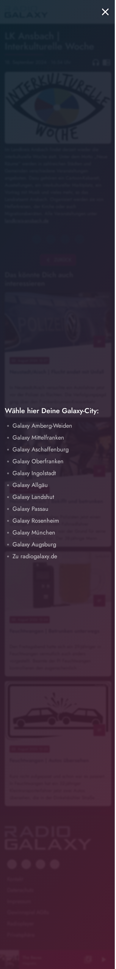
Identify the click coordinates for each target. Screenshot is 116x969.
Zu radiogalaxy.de (34, 556)
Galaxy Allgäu (30, 485)
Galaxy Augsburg (34, 544)
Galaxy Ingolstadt (34, 473)
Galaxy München (33, 532)
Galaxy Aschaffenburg (40, 449)
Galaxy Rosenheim (35, 520)
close (105, 12)
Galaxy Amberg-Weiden (42, 425)
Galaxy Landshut (33, 497)
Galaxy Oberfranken (38, 461)
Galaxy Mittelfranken (38, 437)
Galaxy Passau (30, 509)
